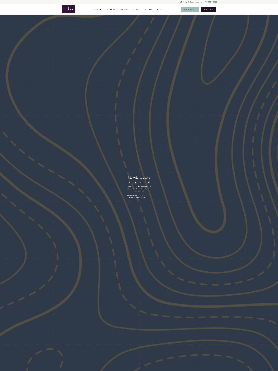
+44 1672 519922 (210, 2)
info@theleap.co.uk (191, 2)
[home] (68, 9)
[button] (97, 9)
